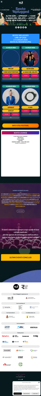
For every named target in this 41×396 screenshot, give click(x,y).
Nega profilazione (26, 393)
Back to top (20, 379)
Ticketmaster (15, 75)
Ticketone (6, 75)
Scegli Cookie (35, 393)
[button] (39, 382)
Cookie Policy (19, 390)
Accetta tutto (17, 393)
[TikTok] (22, 375)
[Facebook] (18, 375)
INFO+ (11, 78)
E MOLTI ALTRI (20, 211)
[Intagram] (19, 375)
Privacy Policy (18, 374)
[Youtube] (21, 375)
